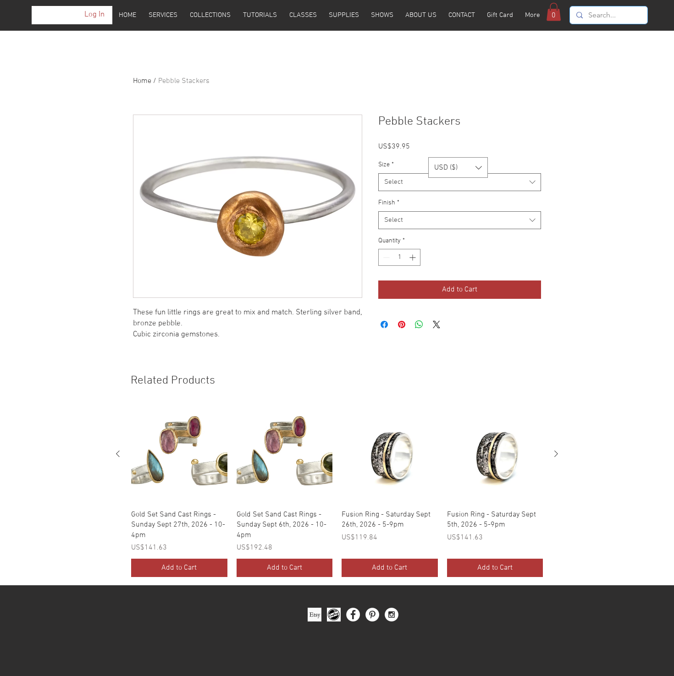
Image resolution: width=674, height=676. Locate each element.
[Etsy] (314, 594)
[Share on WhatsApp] (419, 324)
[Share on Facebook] (384, 324)
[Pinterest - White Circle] (372, 594)
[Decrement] (385, 257)
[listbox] (458, 167)
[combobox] (459, 182)
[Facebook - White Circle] (353, 594)
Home (142, 81)
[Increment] (413, 257)
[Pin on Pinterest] (401, 324)
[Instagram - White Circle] (391, 594)
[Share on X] (436, 324)
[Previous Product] (117, 453)
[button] (553, 12)
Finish (388, 203)
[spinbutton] (399, 257)
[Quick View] (179, 454)
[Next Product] (556, 453)
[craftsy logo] (334, 594)
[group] (337, 481)
